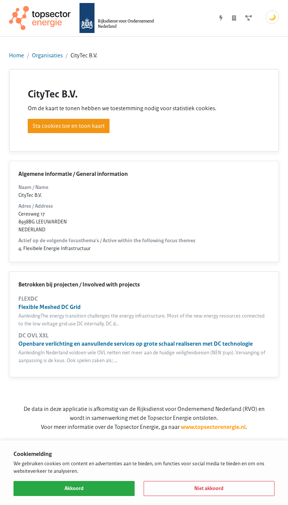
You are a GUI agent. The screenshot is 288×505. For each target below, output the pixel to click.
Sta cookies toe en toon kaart (69, 126)
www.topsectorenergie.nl (213, 427)
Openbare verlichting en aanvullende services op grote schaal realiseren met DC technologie (135, 344)
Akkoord (74, 488)
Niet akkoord (209, 488)
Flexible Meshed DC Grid (49, 307)
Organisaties (47, 55)
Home (16, 55)
